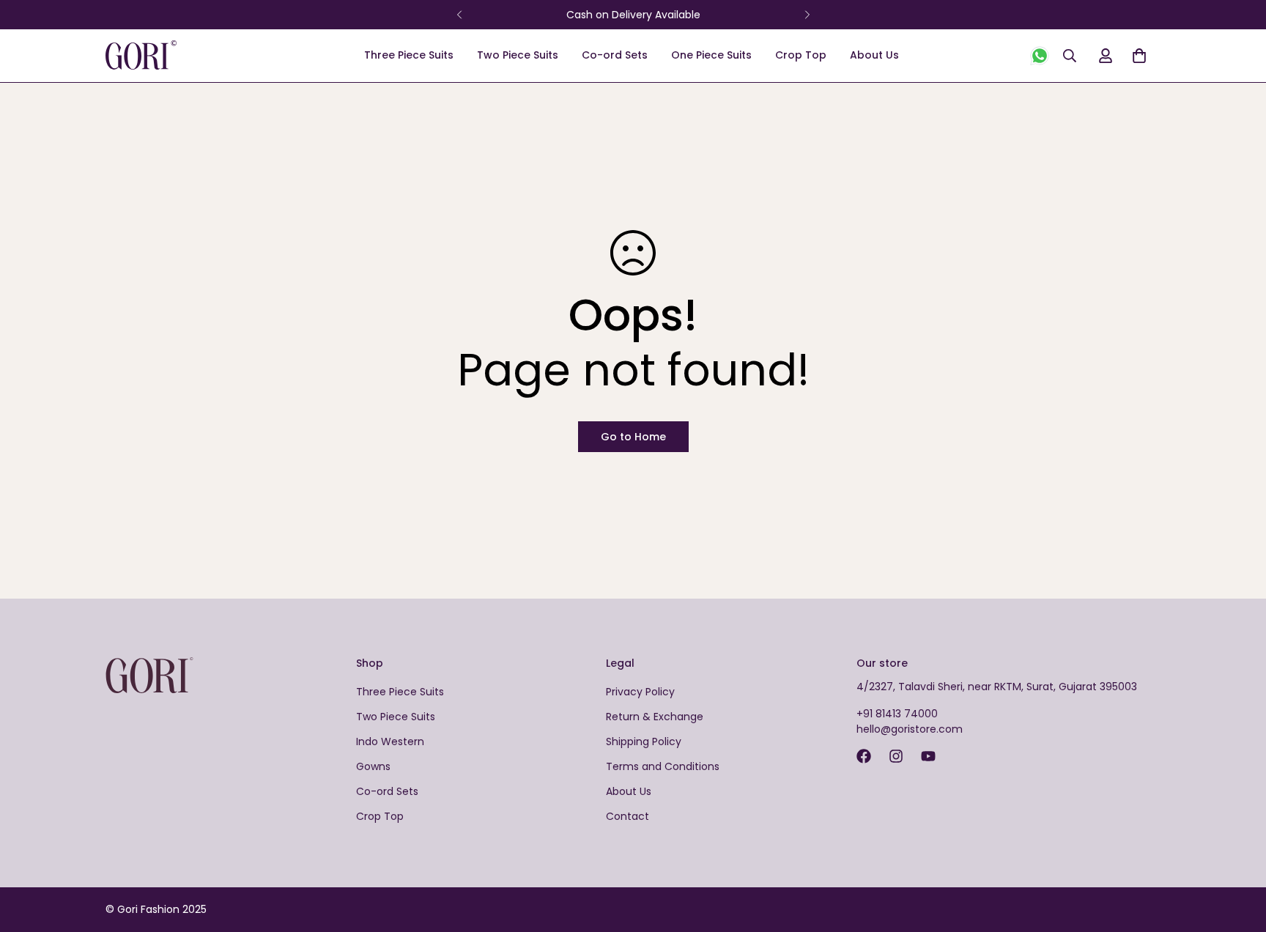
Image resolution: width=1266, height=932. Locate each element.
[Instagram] (896, 756)
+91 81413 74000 (897, 713)
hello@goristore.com (909, 729)
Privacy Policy (640, 691)
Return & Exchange (654, 716)
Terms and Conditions (662, 766)
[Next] (807, 14)
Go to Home (633, 436)
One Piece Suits (711, 55)
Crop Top (800, 55)
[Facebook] (863, 756)
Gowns (373, 766)
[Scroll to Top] (1237, 852)
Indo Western (390, 741)
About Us (874, 55)
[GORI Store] (164, 55)
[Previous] (459, 14)
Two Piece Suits (517, 55)
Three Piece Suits (409, 55)
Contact (627, 816)
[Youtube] (928, 756)
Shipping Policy (643, 741)
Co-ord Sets (615, 55)
